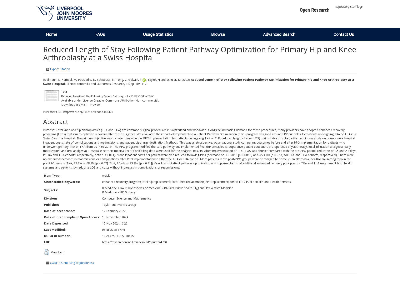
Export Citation (59, 69)
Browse (218, 34)
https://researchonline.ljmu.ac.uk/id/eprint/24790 (134, 242)
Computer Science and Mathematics (126, 198)
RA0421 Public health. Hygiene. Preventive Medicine (198, 188)
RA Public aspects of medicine (140, 188)
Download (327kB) (73, 105)
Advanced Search (279, 34)
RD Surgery (127, 192)
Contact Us (344, 34)
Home (51, 34)
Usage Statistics (158, 34)
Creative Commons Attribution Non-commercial (126, 100)
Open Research (315, 10)
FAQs (100, 34)
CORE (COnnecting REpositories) (71, 263)
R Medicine (109, 188)
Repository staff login (349, 7)
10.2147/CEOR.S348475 (118, 236)
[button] (46, 252)
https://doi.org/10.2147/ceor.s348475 (88, 112)
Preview (95, 105)
